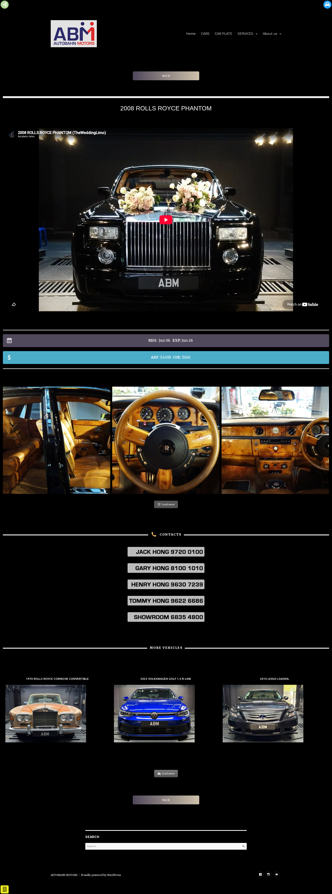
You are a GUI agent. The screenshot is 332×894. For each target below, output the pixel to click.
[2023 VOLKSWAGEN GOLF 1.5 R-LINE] (166, 710)
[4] (275, 440)
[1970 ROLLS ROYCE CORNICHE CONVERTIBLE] (57, 710)
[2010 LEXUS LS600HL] (275, 710)
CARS (205, 34)
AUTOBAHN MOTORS (64, 875)
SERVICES (245, 34)
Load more (168, 504)
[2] (56, 440)
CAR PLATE (223, 34)
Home (191, 34)
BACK (166, 76)
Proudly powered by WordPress (101, 875)
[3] (166, 440)
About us (270, 34)
